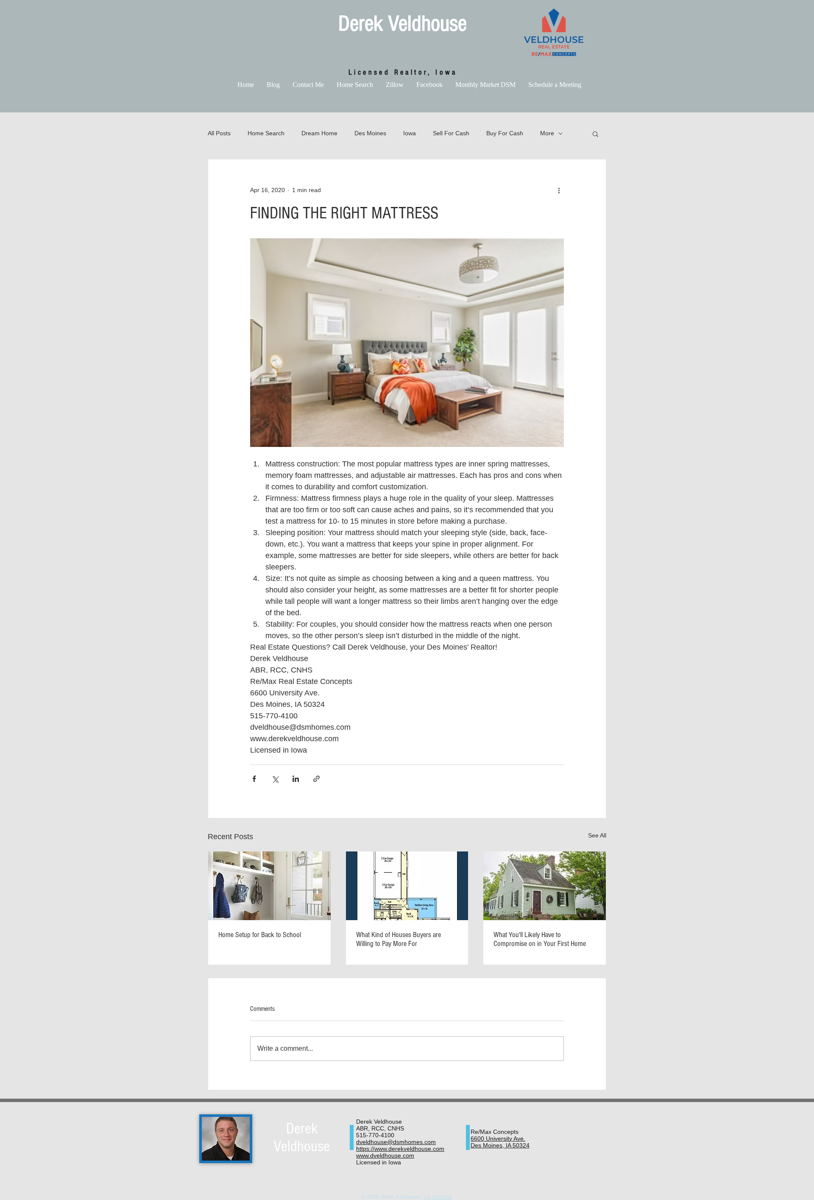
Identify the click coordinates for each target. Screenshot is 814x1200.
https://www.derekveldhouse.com (400, 1148)
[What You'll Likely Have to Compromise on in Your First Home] (544, 885)
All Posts (219, 133)
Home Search (266, 133)
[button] (595, 133)
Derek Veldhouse (402, 23)
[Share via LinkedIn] (296, 779)
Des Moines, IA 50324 (500, 1145)
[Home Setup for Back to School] (269, 885)
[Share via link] (316, 779)
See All (597, 835)
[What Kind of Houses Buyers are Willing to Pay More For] (407, 885)
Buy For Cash (504, 133)
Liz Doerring (438, 1197)
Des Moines (370, 133)
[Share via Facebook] (254, 779)
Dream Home (319, 133)
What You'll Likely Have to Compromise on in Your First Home (539, 939)
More (547, 133)
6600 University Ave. (498, 1138)
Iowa (409, 133)
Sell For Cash (451, 133)
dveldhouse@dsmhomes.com (396, 1142)
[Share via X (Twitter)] (275, 779)
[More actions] (559, 190)
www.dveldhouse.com (385, 1155)
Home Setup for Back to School (259, 934)
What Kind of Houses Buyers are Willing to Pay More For (398, 939)
